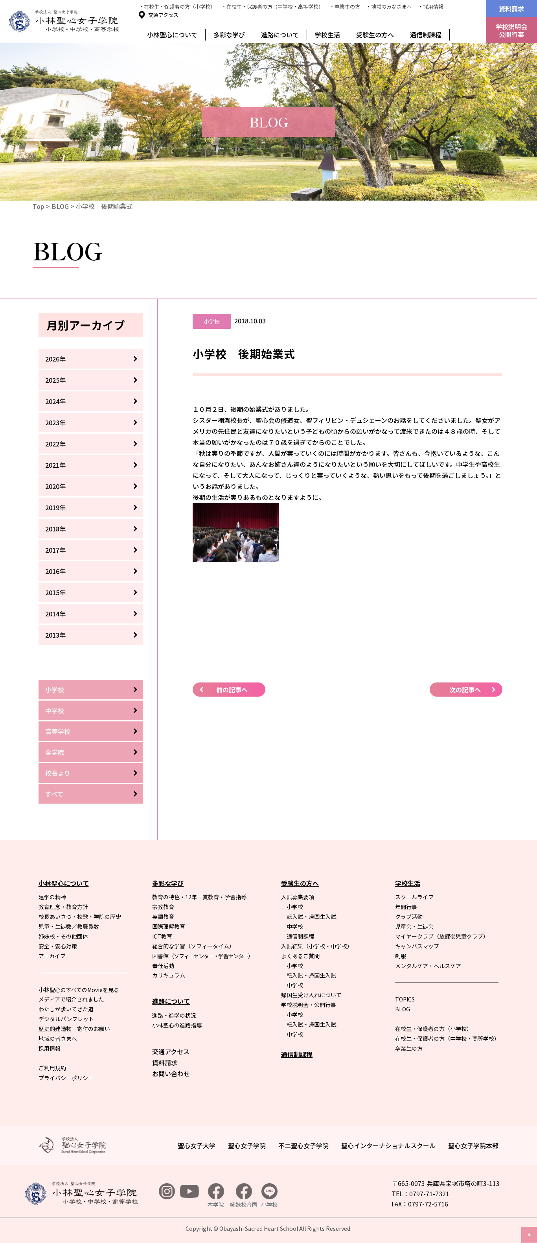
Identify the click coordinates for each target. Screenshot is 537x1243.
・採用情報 (430, 6)
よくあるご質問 (300, 956)
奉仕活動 (163, 966)
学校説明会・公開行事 (308, 1005)
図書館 (202, 956)
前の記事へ (232, 689)
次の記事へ (465, 689)
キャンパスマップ (417, 946)
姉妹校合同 (243, 1204)
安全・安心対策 (58, 946)
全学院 (54, 752)
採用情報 (50, 1048)
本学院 (216, 1204)
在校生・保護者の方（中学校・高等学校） (447, 1038)
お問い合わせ (171, 1073)
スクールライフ (414, 897)
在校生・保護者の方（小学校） (433, 1029)
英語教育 (163, 916)
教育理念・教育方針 (63, 907)
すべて (54, 794)
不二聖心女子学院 (303, 1145)
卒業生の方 (409, 1048)
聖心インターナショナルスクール (388, 1145)
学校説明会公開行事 (511, 30)
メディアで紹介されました (71, 999)
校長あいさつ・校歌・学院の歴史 (80, 916)
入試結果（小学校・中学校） (317, 946)
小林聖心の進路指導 (177, 1025)
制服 (400, 956)
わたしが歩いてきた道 (66, 1009)
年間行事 (406, 907)
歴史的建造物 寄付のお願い (74, 1029)
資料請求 (511, 8)
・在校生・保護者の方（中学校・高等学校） (272, 6)
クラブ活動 (409, 916)
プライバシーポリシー (66, 1078)
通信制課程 (425, 34)
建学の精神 (52, 897)
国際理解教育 (168, 926)
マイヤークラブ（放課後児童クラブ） (442, 936)
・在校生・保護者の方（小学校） (177, 6)
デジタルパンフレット (66, 1019)
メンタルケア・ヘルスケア (428, 966)
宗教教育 (163, 907)
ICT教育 (162, 936)
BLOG (60, 206)
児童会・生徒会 (414, 926)
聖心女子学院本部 (473, 1145)
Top (38, 206)
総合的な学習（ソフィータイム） (193, 946)
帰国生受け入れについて (311, 995)
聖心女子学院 (247, 1145)
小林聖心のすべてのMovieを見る (79, 990)
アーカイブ (52, 956)
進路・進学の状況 (174, 1015)
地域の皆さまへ (58, 1038)
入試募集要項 (297, 897)
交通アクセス (163, 14)
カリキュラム (168, 975)
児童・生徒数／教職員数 (69, 926)
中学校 (54, 710)
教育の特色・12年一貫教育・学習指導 (199, 897)
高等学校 (57, 731)
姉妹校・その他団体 (63, 936)
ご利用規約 (52, 1068)
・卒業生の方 (344, 6)
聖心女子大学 (196, 1145)
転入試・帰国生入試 (311, 916)
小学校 (54, 689)
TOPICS (405, 999)
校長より (57, 773)
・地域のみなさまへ (389, 6)
